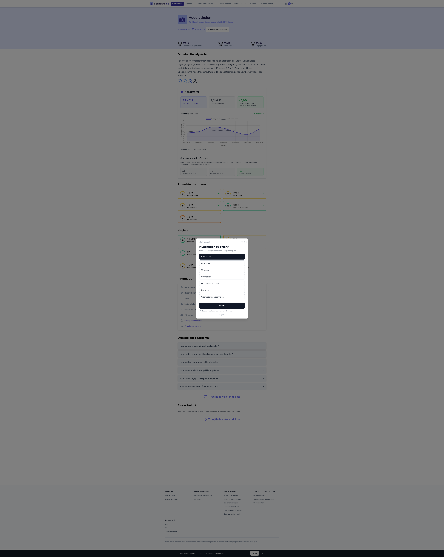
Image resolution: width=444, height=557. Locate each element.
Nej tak (222, 315)
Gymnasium (206, 276)
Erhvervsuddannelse (210, 283)
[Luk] (244, 242)
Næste (222, 305)
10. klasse (205, 270)
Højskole (205, 290)
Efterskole (205, 263)
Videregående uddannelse (212, 297)
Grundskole (206, 256)
